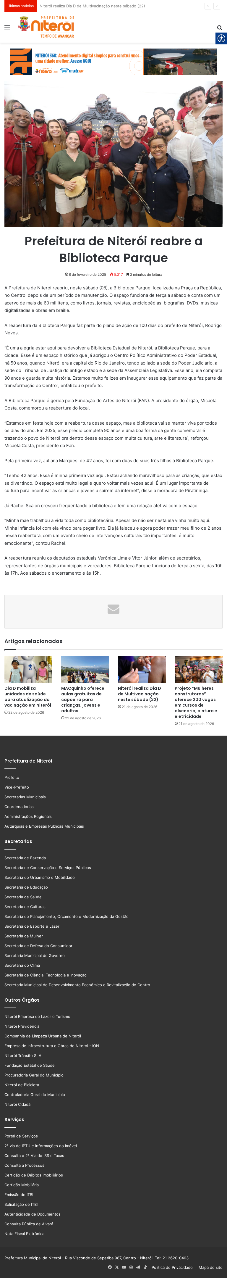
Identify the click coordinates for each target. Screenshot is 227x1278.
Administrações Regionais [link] (28, 816)
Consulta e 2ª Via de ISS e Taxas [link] (34, 1155)
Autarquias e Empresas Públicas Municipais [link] (44, 826)
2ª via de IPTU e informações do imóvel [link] (40, 1145)
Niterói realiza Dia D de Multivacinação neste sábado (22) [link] (139, 693)
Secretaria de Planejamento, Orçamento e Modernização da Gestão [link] (66, 916)
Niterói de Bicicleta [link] (21, 1084)
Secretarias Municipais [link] (25, 796)
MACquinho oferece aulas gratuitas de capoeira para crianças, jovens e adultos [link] (82, 699)
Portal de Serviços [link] (21, 1136)
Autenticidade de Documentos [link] (32, 1214)
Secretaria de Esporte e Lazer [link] (31, 926)
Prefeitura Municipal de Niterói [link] (32, 1258)
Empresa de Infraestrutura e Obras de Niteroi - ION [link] (51, 1045)
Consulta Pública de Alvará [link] (28, 1223)
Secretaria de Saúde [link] (23, 897)
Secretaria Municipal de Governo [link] (34, 955)
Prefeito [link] (11, 777)
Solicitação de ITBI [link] (21, 1204)
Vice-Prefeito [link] (16, 787)
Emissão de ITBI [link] (18, 1194)
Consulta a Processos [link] (24, 1165)
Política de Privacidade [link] (174, 1267)
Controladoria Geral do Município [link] (34, 1094)
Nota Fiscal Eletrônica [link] (24, 1233)
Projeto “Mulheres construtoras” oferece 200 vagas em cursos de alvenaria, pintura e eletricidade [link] (129, 6)
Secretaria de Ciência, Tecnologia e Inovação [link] (45, 975)
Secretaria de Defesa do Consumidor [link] (38, 945)
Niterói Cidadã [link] (17, 1104)
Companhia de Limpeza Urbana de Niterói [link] (42, 1036)
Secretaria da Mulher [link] (23, 936)
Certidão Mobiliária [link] (21, 1184)
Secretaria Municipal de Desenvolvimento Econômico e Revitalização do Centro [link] (77, 984)
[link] (7, 29)
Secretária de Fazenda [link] (25, 857)
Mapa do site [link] (209, 1267)
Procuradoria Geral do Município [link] (34, 1075)
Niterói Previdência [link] (21, 1026)
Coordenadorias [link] (19, 806)
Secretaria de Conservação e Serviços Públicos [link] (47, 867)
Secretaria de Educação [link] (26, 887)
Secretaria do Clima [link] (22, 965)
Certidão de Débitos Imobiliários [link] (33, 1175)
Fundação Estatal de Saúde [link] (29, 1065)
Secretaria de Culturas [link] (25, 906)
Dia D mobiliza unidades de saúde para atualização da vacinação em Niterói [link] (27, 696)
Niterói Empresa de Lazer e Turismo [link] (37, 1016)
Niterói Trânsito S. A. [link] (23, 1055)
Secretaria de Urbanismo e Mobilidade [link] (39, 877)
